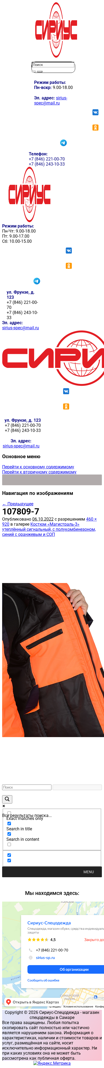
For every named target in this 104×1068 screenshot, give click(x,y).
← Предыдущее (17, 503)
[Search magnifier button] (7, 799)
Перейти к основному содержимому (38, 466)
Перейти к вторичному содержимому (39, 472)
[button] (88, 872)
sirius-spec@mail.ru (50, 100)
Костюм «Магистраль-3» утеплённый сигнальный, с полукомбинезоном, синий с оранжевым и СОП (49, 529)
